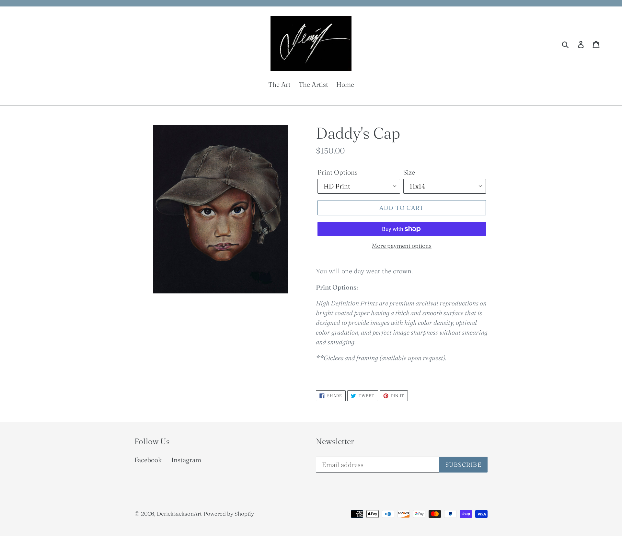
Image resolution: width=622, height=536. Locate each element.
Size (409, 172)
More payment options (402, 245)
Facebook (148, 460)
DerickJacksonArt (179, 513)
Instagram (186, 460)
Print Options (337, 172)
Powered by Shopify (228, 513)
